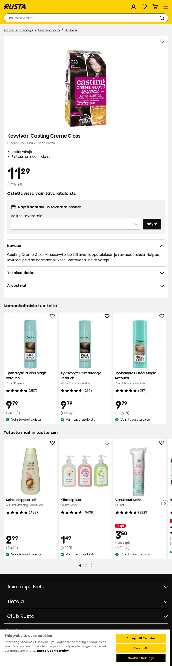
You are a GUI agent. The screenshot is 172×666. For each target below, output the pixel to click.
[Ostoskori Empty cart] (155, 6)
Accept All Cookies (141, 638)
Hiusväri (71, 30)
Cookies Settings (141, 658)
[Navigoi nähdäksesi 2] (86, 565)
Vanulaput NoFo (128, 502)
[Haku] (162, 17)
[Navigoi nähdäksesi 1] (80, 565)
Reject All (141, 648)
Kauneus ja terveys (18, 30)
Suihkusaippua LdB (24, 502)
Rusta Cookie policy (53, 651)
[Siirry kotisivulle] (15, 6)
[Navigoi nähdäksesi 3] (92, 565)
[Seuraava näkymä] (164, 503)
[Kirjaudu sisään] (133, 6)
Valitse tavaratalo (26, 215)
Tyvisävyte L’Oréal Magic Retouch (26, 378)
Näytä (151, 224)
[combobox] (81, 17)
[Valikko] (165, 6)
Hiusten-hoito (49, 30)
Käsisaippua (70, 502)
